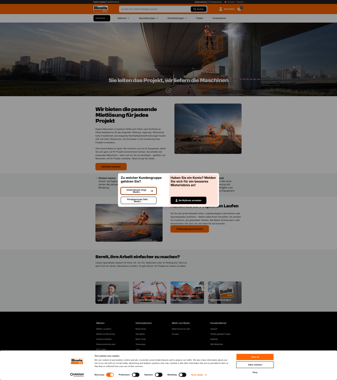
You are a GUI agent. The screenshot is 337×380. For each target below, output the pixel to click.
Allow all (255, 357)
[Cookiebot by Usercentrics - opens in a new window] (77, 375)
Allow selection (255, 365)
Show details (197, 375)
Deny (255, 372)
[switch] (135, 375)
